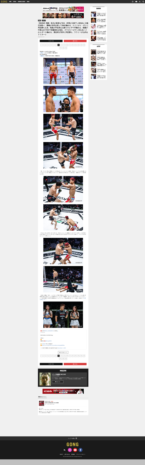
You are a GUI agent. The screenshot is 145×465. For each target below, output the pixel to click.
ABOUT (61, 454)
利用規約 (73, 454)
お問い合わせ (67, 454)
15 (81, 355)
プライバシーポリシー (80, 454)
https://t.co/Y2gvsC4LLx (47, 345)
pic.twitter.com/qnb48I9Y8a (58, 345)
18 (63, 358)
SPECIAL (14, 1)
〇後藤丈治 (42, 55)
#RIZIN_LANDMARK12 (48, 330)
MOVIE (28, 1)
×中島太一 (42, 52)
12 (72, 355)
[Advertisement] (63, 425)
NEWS (10, 1)
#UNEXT (44, 343)
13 (75, 355)
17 (60, 358)
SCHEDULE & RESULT (21, 1)
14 (78, 355)
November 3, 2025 (62, 348)
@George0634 (48, 340)
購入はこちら (57, 381)
